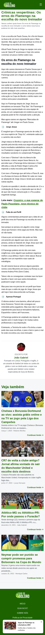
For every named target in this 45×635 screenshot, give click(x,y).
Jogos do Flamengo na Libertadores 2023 (26, 624)
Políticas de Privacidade (22, 618)
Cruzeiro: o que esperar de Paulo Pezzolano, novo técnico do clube (22, 203)
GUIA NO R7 (22, 608)
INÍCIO (22, 604)
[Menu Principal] (41, 5)
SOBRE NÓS (22, 613)
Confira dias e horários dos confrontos (27, 629)
